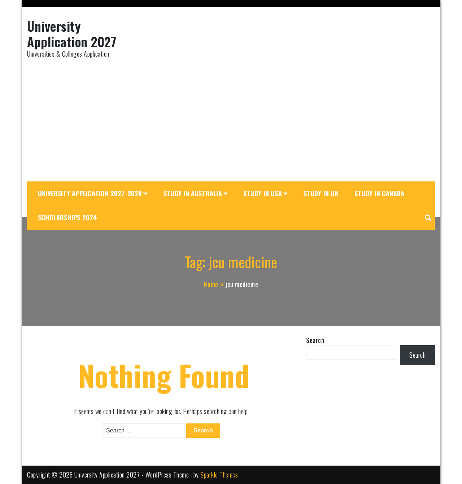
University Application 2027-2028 (90, 193)
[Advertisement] (231, 120)
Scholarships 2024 (67, 217)
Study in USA (262, 193)
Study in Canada (379, 193)
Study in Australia (193, 193)
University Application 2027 (71, 33)
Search (315, 340)
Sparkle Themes (219, 474)
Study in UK (321, 193)
